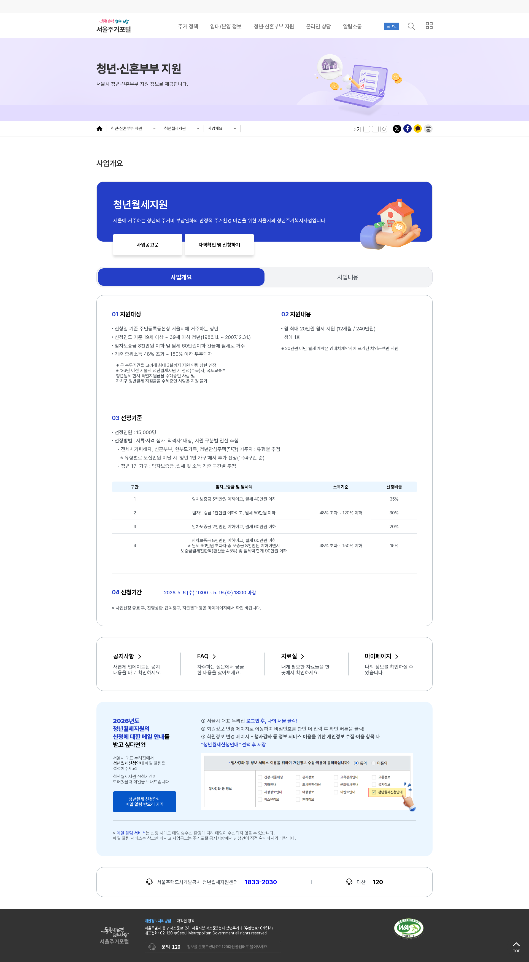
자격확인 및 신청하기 (219, 245)
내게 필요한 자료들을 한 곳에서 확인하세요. (305, 669)
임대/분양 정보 (226, 26)
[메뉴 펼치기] (101, 128)
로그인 (391, 26)
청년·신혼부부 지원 (274, 26)
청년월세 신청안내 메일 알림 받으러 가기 (145, 802)
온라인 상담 (318, 26)
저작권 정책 (186, 921)
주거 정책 (188, 26)
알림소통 (352, 26)
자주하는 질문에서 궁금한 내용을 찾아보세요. (220, 669)
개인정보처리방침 (158, 921)
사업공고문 (148, 245)
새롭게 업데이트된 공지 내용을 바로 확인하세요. (137, 669)
